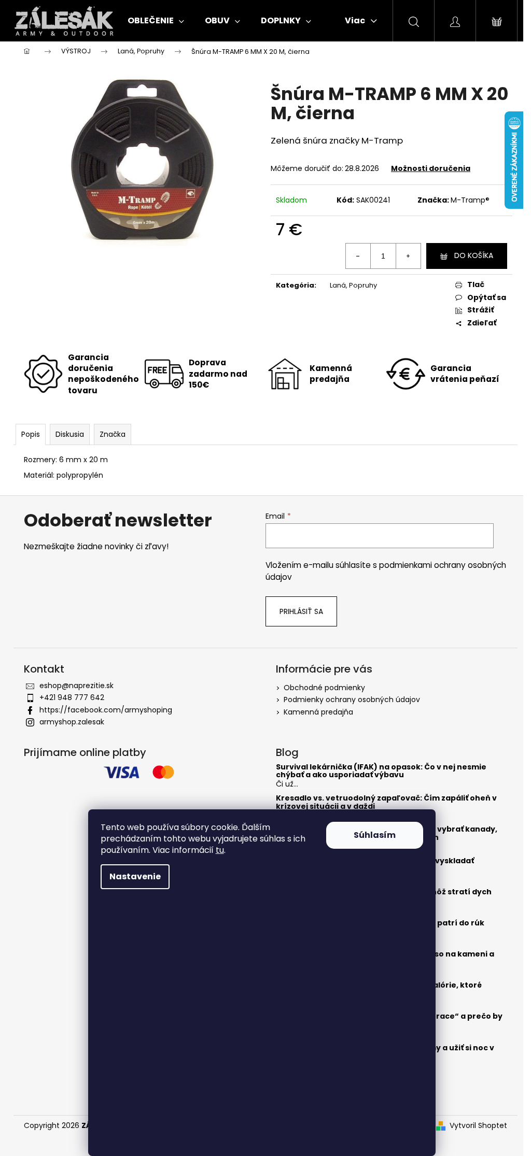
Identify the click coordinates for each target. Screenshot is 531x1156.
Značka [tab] (112, 434)
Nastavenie (135, 876)
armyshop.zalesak (71, 722)
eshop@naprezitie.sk (76, 685)
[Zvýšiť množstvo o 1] (408, 256)
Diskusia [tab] (69, 434)
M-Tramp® (470, 200)
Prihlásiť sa (301, 611)
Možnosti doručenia (430, 168)
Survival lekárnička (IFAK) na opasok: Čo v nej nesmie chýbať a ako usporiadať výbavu (381, 771)
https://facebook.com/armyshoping (105, 710)
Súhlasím (375, 835)
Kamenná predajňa (318, 712)
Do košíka (473, 255)
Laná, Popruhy (353, 285)
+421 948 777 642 (71, 697)
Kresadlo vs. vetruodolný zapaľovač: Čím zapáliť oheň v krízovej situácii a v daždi (386, 802)
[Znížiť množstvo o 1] (358, 256)
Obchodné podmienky (324, 687)
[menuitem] (155, 20)
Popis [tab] (30, 434)
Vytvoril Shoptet (478, 1126)
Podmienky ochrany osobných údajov (352, 699)
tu (220, 850)
